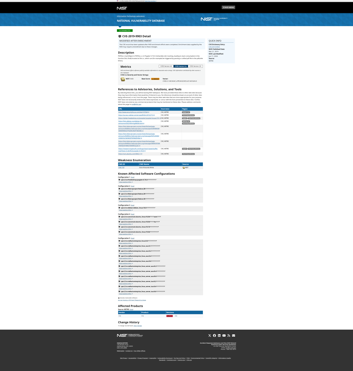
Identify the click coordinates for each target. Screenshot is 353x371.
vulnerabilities (124, 30)
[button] (228, 7)
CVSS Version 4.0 (166, 66)
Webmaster (120, 351)
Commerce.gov (171, 360)
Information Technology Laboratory (131, 16)
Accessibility (132, 358)
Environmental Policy (197, 358)
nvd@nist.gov (136, 104)
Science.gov (181, 360)
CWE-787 (121, 168)
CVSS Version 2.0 (195, 66)
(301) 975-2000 (122, 348)
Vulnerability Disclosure (165, 358)
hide (132, 177)
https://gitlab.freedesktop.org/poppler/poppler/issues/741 (138, 118)
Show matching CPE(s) (125, 182)
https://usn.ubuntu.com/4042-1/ (129, 154)
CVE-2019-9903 (214, 47)
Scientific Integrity (211, 358)
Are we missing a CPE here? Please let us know (132, 300)
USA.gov (189, 360)
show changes (138, 326)
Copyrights (152, 358)
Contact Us (129, 351)
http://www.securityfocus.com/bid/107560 (133, 112)
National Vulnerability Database (141, 20)
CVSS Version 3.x (181, 66)
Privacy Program (143, 358)
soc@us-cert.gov (231, 348)
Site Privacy (123, 358)
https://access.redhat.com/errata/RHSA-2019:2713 (135, 115)
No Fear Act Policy (179, 358)
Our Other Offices (139, 351)
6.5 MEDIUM (155, 79)
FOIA (188, 358)
